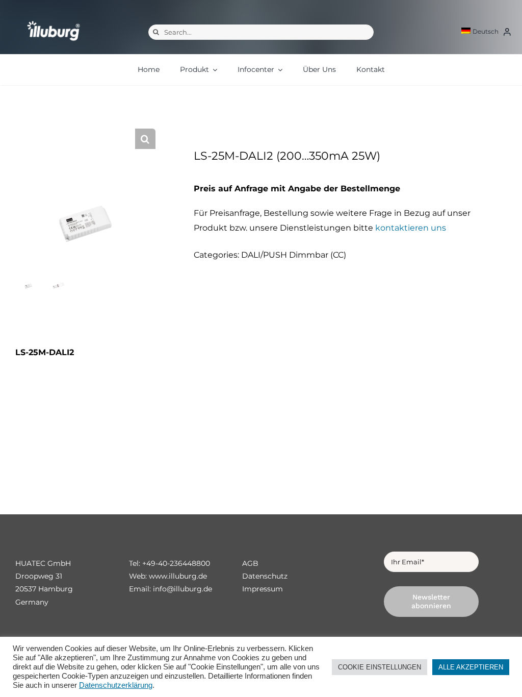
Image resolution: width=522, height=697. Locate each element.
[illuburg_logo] (53, 21)
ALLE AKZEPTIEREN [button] (470, 667)
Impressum (262, 588)
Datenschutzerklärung (115, 685)
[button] (145, 139)
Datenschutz (265, 576)
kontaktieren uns (410, 228)
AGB (250, 563)
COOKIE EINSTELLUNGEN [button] (379, 667)
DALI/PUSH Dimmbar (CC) (293, 255)
